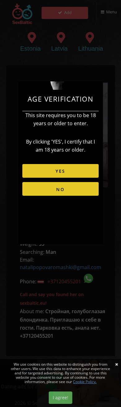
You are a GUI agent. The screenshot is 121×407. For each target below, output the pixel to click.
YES (60, 171)
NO (60, 189)
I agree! (60, 397)
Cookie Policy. (84, 381)
